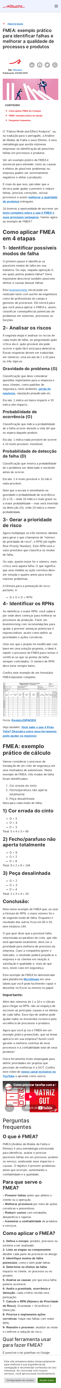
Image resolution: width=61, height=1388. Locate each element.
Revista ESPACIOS (24, 720)
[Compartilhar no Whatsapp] (55, 65)
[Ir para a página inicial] (14, 6)
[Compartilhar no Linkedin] (32, 65)
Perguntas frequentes (20, 120)
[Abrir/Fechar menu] (56, 6)
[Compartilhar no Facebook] (39, 65)
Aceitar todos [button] (47, 1380)
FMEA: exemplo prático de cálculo (25, 115)
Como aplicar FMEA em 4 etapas (25, 111)
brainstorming (18, 290)
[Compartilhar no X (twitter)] (47, 65)
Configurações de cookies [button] (20, 1380)
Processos (15, 24)
